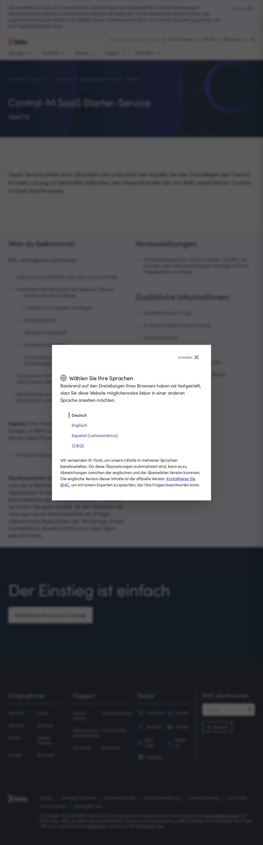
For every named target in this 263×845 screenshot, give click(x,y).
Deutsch (79, 415)
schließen (185, 357)
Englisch (79, 425)
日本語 (78, 445)
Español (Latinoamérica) (95, 435)
